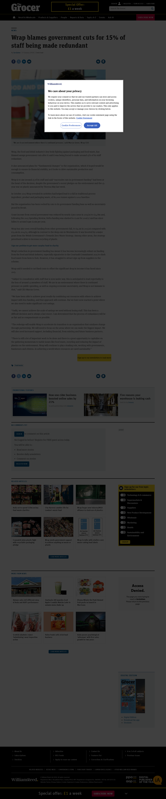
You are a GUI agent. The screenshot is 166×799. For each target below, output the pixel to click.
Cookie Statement (84, 118)
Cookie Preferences (71, 125)
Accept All (92, 125)
